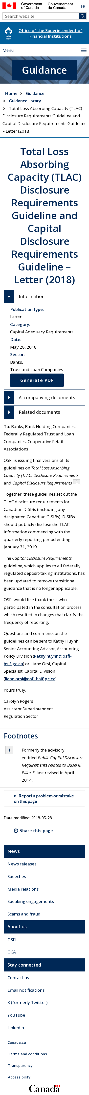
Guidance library (25, 101)
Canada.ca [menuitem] (16, 1042)
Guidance (35, 93)
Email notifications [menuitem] (25, 990)
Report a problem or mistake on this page (44, 798)
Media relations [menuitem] (23, 889)
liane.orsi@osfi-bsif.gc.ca (30, 679)
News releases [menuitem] (21, 864)
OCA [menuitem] (11, 952)
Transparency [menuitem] (20, 1065)
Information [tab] (31, 296)
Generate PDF (37, 380)
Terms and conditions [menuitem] (27, 1053)
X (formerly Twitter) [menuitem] (27, 1002)
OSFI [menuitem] (11, 939)
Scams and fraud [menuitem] (23, 914)
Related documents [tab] (39, 412)
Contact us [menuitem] (18, 977)
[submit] (82, 16)
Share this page (36, 830)
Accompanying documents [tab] (47, 397)
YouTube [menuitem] (16, 1015)
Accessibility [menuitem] (19, 1077)
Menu (8, 50)
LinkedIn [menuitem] (15, 1027)
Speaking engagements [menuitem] (30, 901)
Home (11, 93)
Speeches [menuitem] (16, 876)
